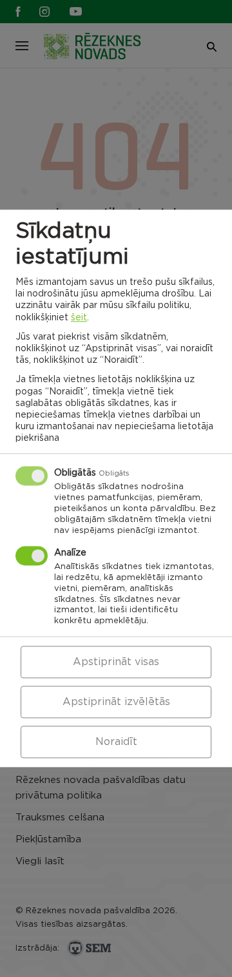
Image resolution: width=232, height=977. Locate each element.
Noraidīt (116, 742)
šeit (79, 317)
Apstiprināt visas (116, 662)
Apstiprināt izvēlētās (116, 702)
